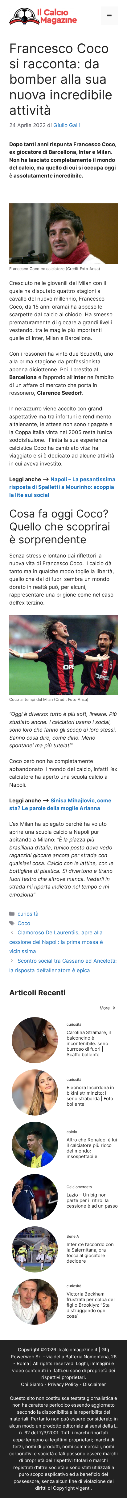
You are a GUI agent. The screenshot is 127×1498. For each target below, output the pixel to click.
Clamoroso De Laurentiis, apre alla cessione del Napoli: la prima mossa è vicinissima (56, 941)
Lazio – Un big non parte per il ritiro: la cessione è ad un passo (92, 1200)
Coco (24, 923)
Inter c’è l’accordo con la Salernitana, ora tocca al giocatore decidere (90, 1252)
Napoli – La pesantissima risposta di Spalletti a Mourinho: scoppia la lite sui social (62, 487)
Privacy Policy (63, 1384)
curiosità (28, 914)
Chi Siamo (32, 1384)
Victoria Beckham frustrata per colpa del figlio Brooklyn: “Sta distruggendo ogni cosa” (91, 1305)
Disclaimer (94, 1384)
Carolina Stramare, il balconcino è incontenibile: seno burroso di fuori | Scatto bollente (89, 1043)
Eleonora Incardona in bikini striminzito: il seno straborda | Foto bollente (90, 1096)
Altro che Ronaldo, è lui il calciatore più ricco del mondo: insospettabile (92, 1148)
